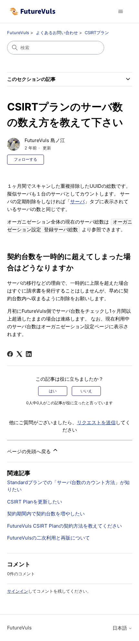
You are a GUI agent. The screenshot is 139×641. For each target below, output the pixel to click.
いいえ (86, 390)
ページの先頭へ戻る (29, 451)
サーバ (77, 201)
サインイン (17, 591)
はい (53, 390)
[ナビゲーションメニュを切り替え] (120, 11)
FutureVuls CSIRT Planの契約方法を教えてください (64, 526)
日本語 (120, 628)
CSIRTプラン (97, 32)
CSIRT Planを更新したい (34, 502)
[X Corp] (19, 354)
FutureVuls (18, 32)
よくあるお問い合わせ (57, 32)
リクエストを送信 (96, 422)
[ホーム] (32, 11)
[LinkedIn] (29, 354)
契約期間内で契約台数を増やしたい (46, 514)
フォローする (25, 159)
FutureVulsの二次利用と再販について (48, 538)
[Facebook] (10, 354)
